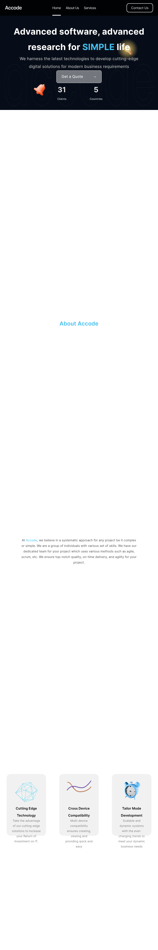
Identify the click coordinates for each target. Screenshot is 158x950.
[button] (140, 7)
